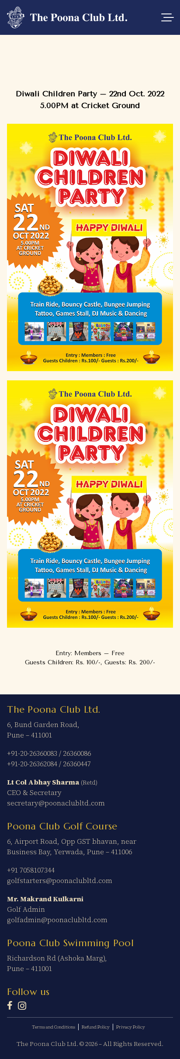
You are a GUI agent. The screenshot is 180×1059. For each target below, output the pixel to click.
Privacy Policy (130, 1027)
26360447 (77, 763)
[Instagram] (22, 1006)
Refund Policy (96, 1027)
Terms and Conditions (53, 1027)
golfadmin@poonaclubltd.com (57, 919)
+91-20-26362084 (32, 763)
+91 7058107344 (31, 870)
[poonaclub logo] (67, 17)
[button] (167, 17)
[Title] (10, 1005)
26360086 (77, 753)
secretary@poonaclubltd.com (56, 803)
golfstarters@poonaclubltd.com (59, 880)
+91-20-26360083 (32, 753)
